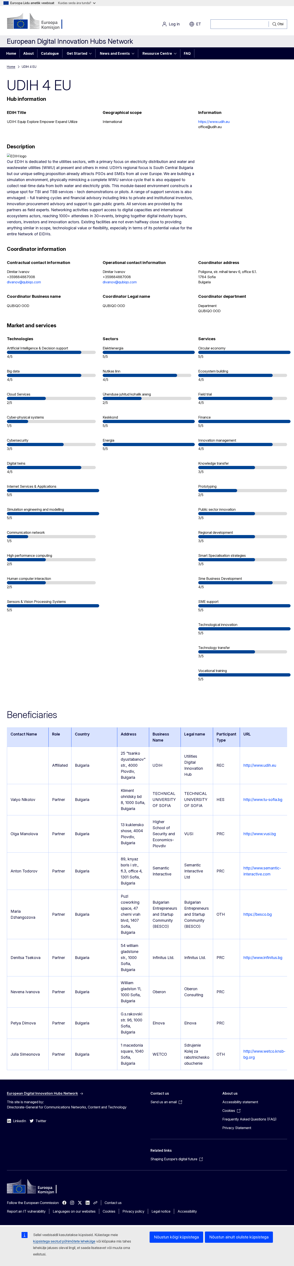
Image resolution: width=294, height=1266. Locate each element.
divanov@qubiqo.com (24, 282)
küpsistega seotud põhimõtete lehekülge (64, 1241)
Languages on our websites (74, 1211)
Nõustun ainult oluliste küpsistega (239, 1237)
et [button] (198, 24)
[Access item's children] (91, 53)
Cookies (109, 1211)
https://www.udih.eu (214, 121)
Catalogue (50, 53)
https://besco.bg (257, 914)
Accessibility (187, 1211)
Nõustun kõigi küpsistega (176, 1237)
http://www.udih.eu (259, 765)
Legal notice (161, 1211)
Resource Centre (157, 53)
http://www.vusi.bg (259, 834)
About (28, 53)
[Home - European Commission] (41, 21)
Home (11, 53)
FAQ (187, 53)
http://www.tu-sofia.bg (262, 799)
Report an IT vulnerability (26, 1211)
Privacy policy (133, 1211)
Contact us (113, 1203)
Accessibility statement (240, 1102)
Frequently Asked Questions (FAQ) (249, 1119)
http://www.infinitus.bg (262, 957)
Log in (174, 24)
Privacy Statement (236, 1128)
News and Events (115, 53)
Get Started (77, 53)
